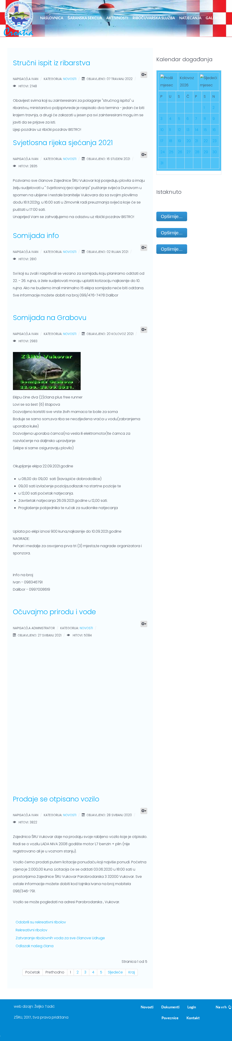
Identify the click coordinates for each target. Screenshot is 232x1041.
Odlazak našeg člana (34, 946)
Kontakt (193, 1018)
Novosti (69, 79)
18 (170, 140)
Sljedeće (115, 972)
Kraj (131, 972)
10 (162, 129)
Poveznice (170, 1018)
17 (161, 140)
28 (197, 152)
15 (205, 129)
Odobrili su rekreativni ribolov (41, 922)
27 (188, 152)
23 (215, 140)
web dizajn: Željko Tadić (34, 1006)
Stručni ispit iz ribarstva (51, 63)
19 (179, 140)
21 (196, 140)
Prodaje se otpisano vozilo (56, 799)
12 (179, 129)
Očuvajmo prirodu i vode (54, 612)
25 (171, 152)
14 (196, 129)
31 (161, 163)
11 (170, 129)
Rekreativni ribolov (31, 930)
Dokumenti (170, 1007)
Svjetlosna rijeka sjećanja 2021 (63, 143)
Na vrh (221, 1007)
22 (206, 140)
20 (188, 140)
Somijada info (36, 235)
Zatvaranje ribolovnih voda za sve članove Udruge (60, 938)
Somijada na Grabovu (50, 318)
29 (206, 152)
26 (180, 152)
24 (162, 152)
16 (214, 129)
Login (191, 1007)
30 (215, 152)
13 (187, 129)
